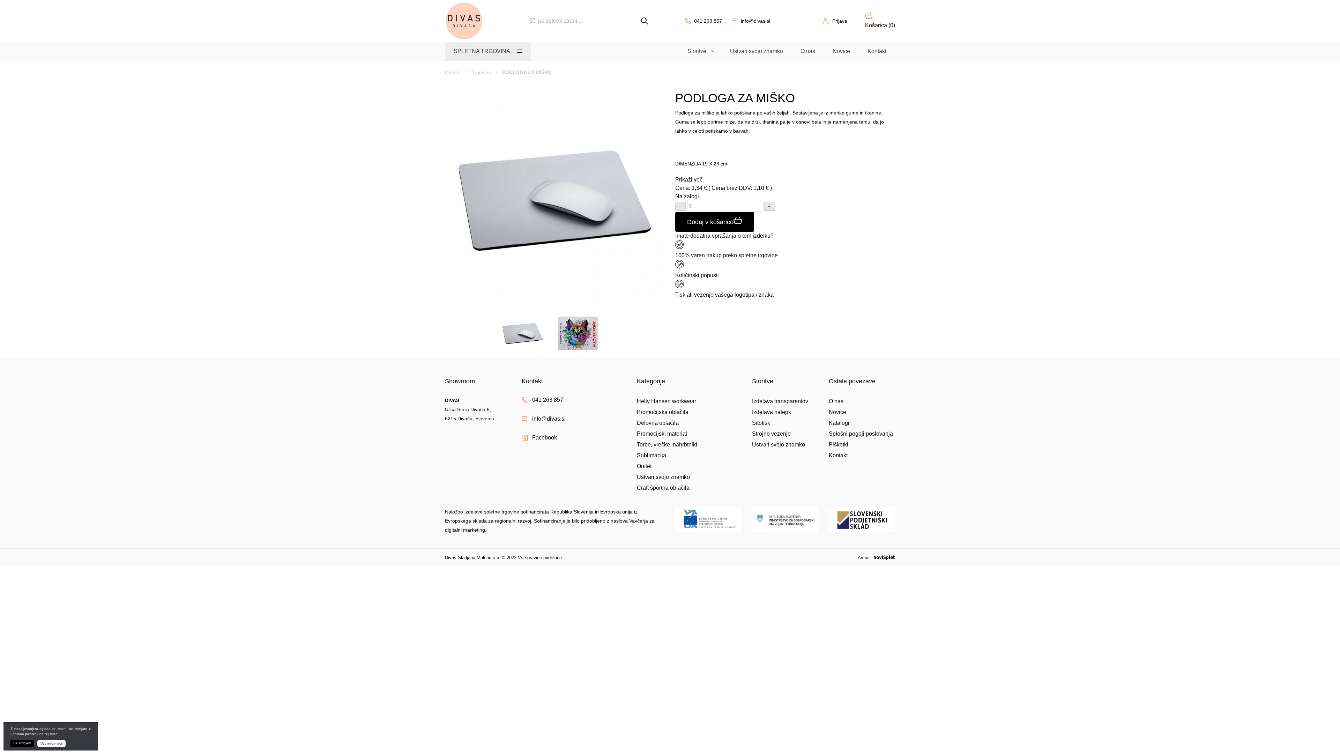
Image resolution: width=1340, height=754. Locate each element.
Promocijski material (662, 434)
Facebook (544, 438)
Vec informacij (51, 743)
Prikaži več (688, 180)
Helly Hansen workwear (666, 401)
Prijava (839, 21)
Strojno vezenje (771, 434)
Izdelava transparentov (780, 401)
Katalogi (839, 423)
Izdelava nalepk (771, 412)
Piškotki (838, 445)
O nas (808, 51)
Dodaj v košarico (710, 222)
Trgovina (481, 72)
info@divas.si (755, 21)
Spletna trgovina (482, 51)
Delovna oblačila (658, 423)
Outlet (644, 466)
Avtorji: (865, 557)
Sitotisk (761, 423)
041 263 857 (708, 21)
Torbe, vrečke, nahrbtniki (667, 445)
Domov (453, 72)
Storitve (696, 51)
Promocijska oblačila (662, 412)
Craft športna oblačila (663, 488)
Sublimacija (651, 455)
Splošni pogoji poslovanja (861, 434)
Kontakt (877, 51)
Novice (841, 51)
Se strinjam (22, 743)
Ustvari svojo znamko (756, 51)
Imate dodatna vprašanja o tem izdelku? (724, 236)
